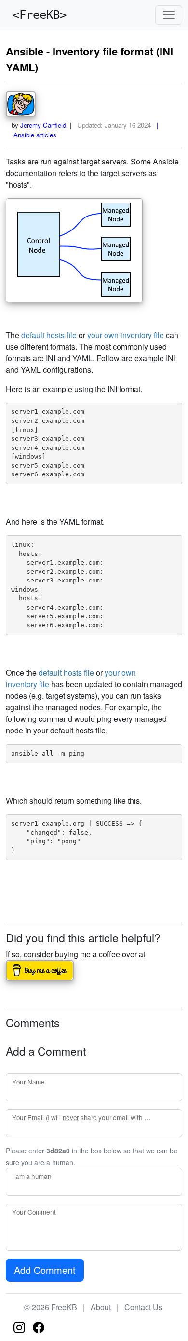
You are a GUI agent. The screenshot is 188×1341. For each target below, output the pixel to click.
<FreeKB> (36, 15)
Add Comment (45, 1270)
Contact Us (143, 1307)
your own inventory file (125, 334)
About (101, 1307)
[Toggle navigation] (168, 15)
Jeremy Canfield (43, 125)
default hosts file (49, 334)
